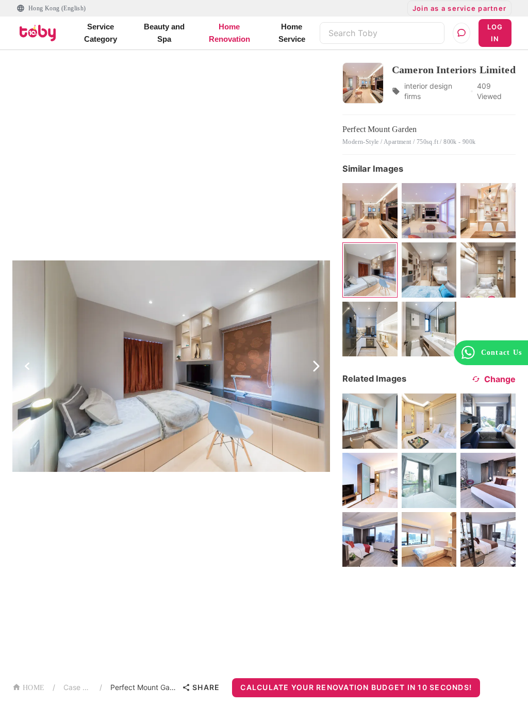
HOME (33, 688)
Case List (77, 687)
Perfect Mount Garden (144, 687)
